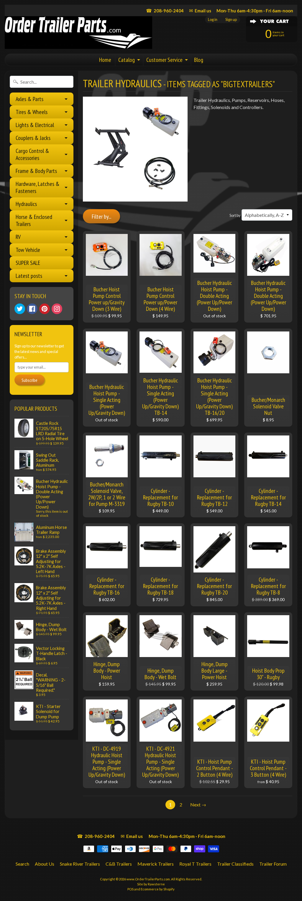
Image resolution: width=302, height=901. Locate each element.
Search (22, 864)
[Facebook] (32, 308)
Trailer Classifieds (235, 864)
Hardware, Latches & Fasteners (38, 187)
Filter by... (101, 216)
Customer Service (164, 60)
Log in (212, 20)
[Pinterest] (44, 308)
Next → (198, 804)
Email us (200, 10)
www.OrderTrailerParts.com (148, 879)
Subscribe (29, 380)
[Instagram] (57, 308)
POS (130, 889)
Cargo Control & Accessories (32, 154)
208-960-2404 (165, 10)
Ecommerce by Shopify (158, 889)
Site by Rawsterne (151, 884)
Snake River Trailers (80, 864)
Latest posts (29, 276)
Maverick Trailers (155, 864)
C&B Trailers (119, 864)
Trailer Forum (273, 864)
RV (18, 237)
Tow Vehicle (28, 250)
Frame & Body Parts (36, 171)
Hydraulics (26, 204)
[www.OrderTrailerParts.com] (78, 32)
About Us (44, 864)
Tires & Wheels (31, 112)
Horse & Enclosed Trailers (34, 220)
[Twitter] (19, 308)
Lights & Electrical (35, 125)
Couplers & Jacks (33, 138)
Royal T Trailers (195, 864)
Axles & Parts (29, 99)
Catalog (126, 60)
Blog (198, 60)
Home (105, 60)
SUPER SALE (28, 263)
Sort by (235, 215)
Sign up (231, 20)
